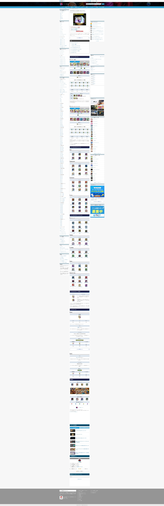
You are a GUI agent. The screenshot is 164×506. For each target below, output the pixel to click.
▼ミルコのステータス (73, 52)
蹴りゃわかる (77, 357)
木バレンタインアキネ (79, 187)
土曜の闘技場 (61, 211)
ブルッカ (80, 208)
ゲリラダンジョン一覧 (62, 229)
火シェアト (79, 183)
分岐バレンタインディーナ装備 (79, 245)
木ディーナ (86, 187)
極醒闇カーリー (73, 159)
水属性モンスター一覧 (62, 40)
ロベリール (86, 183)
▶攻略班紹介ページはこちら (80, 466)
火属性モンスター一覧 (62, 39)
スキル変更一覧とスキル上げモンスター (64, 252)
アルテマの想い (80, 491)
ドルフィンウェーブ (95, 121)
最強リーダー (72, 400)
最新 (100, 56)
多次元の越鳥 (61, 155)
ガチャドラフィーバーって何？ (94, 61)
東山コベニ (79, 175)
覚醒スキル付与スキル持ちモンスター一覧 (96, 26)
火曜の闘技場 (61, 206)
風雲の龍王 (61, 108)
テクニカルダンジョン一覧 (63, 234)
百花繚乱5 (61, 225)
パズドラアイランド (62, 85)
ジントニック (79, 167)
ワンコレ (94, 144)
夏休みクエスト (61, 80)
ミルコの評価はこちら (80, 37)
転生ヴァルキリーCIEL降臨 (63, 197)
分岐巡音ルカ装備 (86, 282)
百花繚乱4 (61, 224)
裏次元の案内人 (61, 146)
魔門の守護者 (61, 164)
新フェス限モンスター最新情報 (63, 45)
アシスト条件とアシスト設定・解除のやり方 (64, 249)
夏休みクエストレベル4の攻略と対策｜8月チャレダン (97, 30)
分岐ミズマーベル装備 (79, 257)
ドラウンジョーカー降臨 (74, 30)
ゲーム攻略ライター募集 (95, 490)
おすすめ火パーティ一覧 (62, 59)
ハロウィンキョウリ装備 (73, 282)
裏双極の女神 (61, 169)
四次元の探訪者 (61, 154)
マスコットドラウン (62, 35)
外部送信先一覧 (94, 492)
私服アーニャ (73, 167)
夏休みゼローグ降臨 (62, 89)
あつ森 (93, 171)
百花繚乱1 (61, 220)
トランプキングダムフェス (63, 73)
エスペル (61, 24)
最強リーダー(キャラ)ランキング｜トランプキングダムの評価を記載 (97, 28)
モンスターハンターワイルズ (96, 169)
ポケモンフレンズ (95, 138)
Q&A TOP (92, 68)
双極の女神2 (61, 177)
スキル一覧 (61, 246)
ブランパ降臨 (61, 93)
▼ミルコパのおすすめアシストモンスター (76, 49)
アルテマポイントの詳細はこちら (97, 201)
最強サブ (77, 400)
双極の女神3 (61, 178)
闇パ (87, 404)
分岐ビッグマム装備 (79, 282)
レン (73, 208)
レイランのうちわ (80, 253)
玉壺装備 (86, 228)
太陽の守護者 (61, 117)
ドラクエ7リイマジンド (95, 165)
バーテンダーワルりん (79, 212)
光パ (83, 404)
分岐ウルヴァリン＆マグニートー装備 (73, 232)
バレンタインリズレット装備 (79, 232)
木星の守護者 (61, 112)
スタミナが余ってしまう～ (93, 60)
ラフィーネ (73, 212)
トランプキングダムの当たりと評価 (75, 28)
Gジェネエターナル (95, 125)
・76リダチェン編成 (73, 44)
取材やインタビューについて (82, 492)
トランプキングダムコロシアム (63, 84)
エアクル (86, 167)
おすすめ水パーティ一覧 (62, 60)
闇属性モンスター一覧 (62, 44)
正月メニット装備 (80, 228)
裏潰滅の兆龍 (61, 132)
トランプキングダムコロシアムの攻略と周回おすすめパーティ (97, 32)
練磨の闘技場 (61, 215)
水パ (75, 404)
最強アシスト (82, 400)
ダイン (60, 25)
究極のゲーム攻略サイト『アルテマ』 (83, 490)
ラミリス (73, 301)
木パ (79, 404)
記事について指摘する (80, 471)
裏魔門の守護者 (61, 159)
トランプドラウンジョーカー (63, 34)
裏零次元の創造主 (62, 150)
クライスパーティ (62, 54)
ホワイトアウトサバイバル (96, 142)
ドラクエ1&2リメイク (95, 163)
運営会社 (80, 499)
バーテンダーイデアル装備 (86, 224)
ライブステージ (61, 88)
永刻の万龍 (61, 140)
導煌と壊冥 (61, 187)
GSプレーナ (86, 159)
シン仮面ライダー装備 (73, 257)
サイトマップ (80, 498)
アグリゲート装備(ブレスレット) (80, 224)
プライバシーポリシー (94, 491)
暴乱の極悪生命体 (62, 126)
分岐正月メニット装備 (86, 253)
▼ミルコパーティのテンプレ (74, 42)
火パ (71, 404)
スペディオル (61, 29)
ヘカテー (73, 187)
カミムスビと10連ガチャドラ (86, 175)
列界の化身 (61, 182)
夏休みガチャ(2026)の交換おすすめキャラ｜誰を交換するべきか (97, 34)
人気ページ (84, 427)
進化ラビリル (73, 175)
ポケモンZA (94, 167)
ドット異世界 (94, 140)
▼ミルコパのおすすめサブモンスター (75, 47)
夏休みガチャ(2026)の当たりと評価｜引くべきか (97, 37)
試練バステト (86, 208)
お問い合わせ (80, 497)
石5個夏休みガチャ (62, 74)
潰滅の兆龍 (61, 141)
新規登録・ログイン (93, 69)
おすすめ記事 (74, 427)
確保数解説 (76, 29)
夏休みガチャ (61, 70)
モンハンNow (94, 136)
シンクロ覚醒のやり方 (62, 240)
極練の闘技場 (61, 216)
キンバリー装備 (86, 257)
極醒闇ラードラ (79, 159)
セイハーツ (61, 30)
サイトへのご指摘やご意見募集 (63, 262)
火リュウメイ (73, 183)
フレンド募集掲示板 (93, 83)
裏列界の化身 (61, 173)
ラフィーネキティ (86, 212)
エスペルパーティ (62, 50)
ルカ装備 (73, 224)
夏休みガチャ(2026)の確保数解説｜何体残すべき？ (97, 39)
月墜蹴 (78, 327)
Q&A (60, 19)
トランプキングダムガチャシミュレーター (96, 23)
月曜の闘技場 (61, 205)
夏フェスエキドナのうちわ (73, 286)
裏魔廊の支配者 (61, 160)
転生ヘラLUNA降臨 (62, 201)
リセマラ (87, 400)
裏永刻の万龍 (61, 131)
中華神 (60, 99)
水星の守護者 (61, 113)
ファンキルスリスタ (95, 123)
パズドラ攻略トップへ (80, 407)
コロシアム (78, 30)
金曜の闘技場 (61, 210)
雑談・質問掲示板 (62, 258)
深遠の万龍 (61, 122)
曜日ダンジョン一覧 (62, 230)
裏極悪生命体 (61, 135)
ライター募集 (80, 500)
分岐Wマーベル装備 (73, 253)
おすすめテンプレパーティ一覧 (79, 394)
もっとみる (97, 64)
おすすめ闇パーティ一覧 (62, 64)
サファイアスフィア (95, 119)
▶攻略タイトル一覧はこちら (97, 153)
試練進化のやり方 (62, 239)
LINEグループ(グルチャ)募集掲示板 (63, 259)
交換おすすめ (72, 29)
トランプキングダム (62, 69)
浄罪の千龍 (61, 121)
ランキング (103, 56)
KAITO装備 (73, 228)
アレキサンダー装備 (86, 232)
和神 (60, 98)
